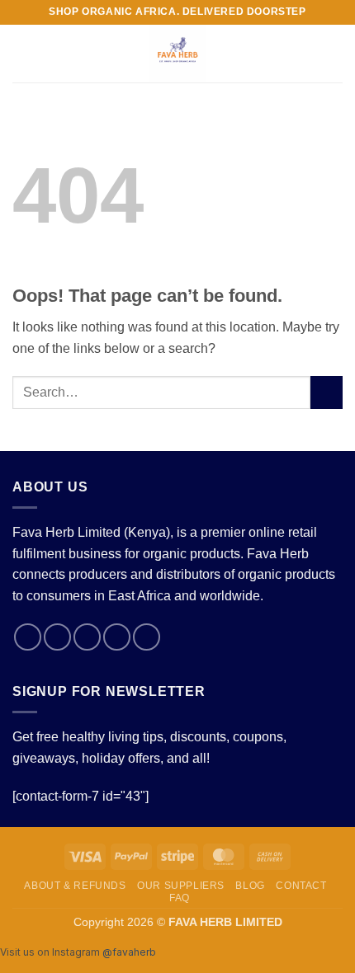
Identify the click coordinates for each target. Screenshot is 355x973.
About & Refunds (74, 885)
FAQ (179, 898)
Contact (301, 885)
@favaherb (129, 952)
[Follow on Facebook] (27, 637)
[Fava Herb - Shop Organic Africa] (177, 53)
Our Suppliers (181, 885)
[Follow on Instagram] (57, 637)
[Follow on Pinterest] (146, 637)
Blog (249, 885)
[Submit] (326, 392)
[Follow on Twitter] (87, 637)
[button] (22, 53)
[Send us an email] (116, 637)
